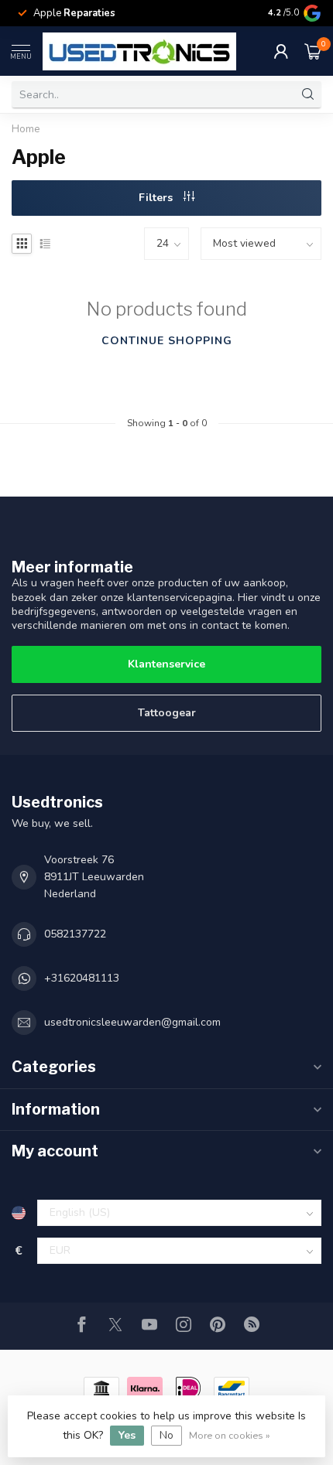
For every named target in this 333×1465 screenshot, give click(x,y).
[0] (312, 51)
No (166, 1435)
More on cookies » (229, 1435)
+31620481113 (81, 978)
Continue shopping (166, 340)
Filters (157, 197)
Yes (127, 1435)
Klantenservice (166, 664)
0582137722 (75, 934)
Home (26, 129)
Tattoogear (167, 712)
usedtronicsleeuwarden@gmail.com (132, 1022)
